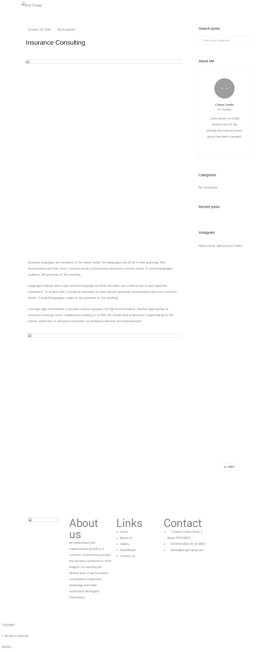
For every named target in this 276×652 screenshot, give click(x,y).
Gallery (122, 10)
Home (88, 10)
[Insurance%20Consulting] (117, 484)
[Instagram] (96, 610)
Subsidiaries (142, 10)
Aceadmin (68, 29)
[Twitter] (74, 610)
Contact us (164, 10)
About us (105, 10)
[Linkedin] (85, 610)
